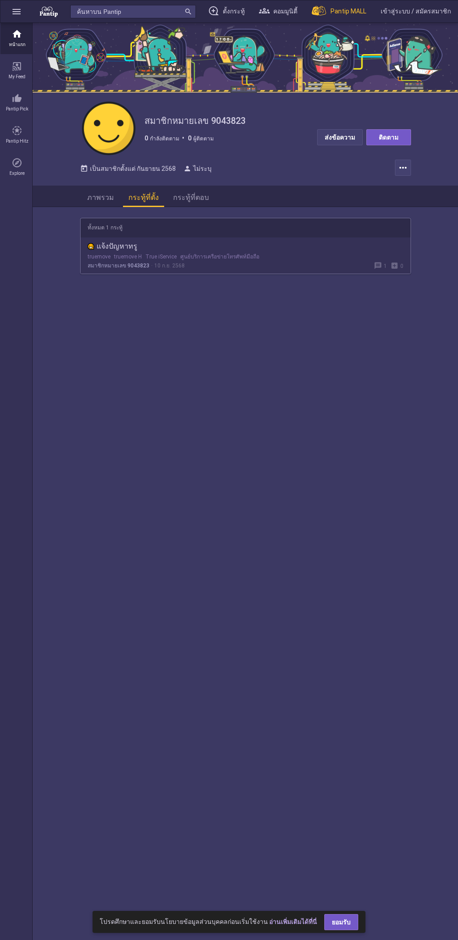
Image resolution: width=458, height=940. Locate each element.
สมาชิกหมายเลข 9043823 (118, 266)
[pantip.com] (49, 11)
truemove (99, 257)
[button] (16, 11)
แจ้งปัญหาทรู (117, 246)
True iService (161, 257)
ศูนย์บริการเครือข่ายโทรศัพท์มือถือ (219, 257)
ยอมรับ (341, 922)
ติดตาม (389, 137)
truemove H (128, 257)
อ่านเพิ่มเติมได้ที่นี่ (293, 921)
